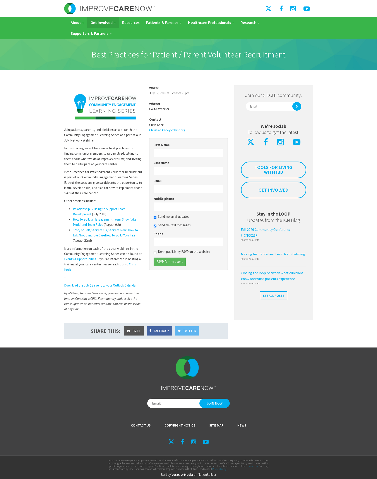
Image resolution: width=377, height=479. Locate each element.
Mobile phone (164, 199)
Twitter (189, 331)
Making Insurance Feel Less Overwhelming (273, 254)
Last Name (161, 163)
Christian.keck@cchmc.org (167, 130)
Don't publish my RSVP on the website (184, 252)
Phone (158, 234)
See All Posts (273, 295)
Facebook (161, 331)
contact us (252, 466)
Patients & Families (162, 22)
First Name (162, 145)
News (241, 425)
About (76, 22)
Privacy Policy (219, 469)
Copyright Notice (180, 425)
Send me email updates (173, 216)
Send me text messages (174, 225)
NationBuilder (207, 474)
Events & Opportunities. (80, 259)
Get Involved (102, 22)
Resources (131, 22)
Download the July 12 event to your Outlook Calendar (100, 285)
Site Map (216, 425)
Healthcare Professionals (210, 22)
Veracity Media (182, 474)
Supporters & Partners (90, 33)
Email (157, 181)
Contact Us (141, 425)
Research (249, 22)
